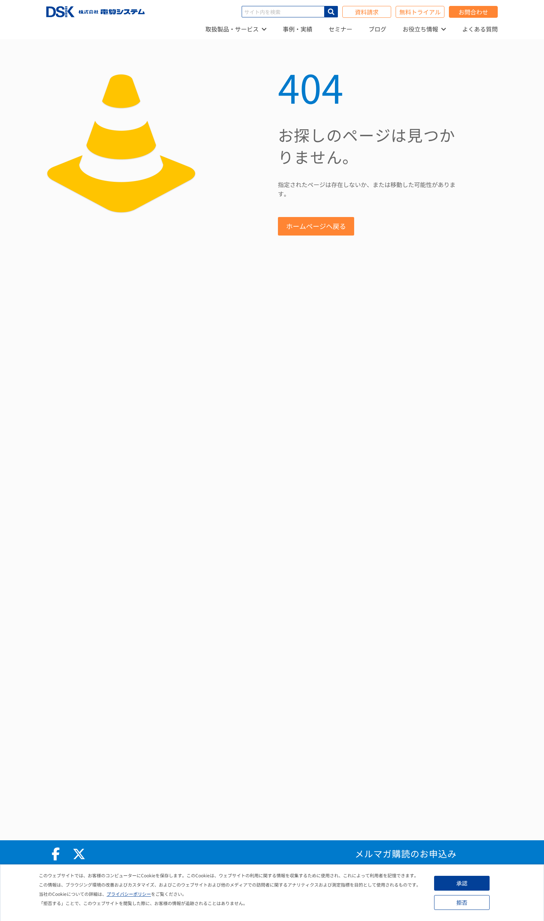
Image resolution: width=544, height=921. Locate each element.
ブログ (377, 28)
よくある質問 (480, 28)
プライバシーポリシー (129, 894)
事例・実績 (297, 28)
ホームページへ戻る (316, 226)
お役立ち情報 (420, 28)
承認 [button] (461, 883)
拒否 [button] (461, 902)
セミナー (340, 28)
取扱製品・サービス (232, 28)
